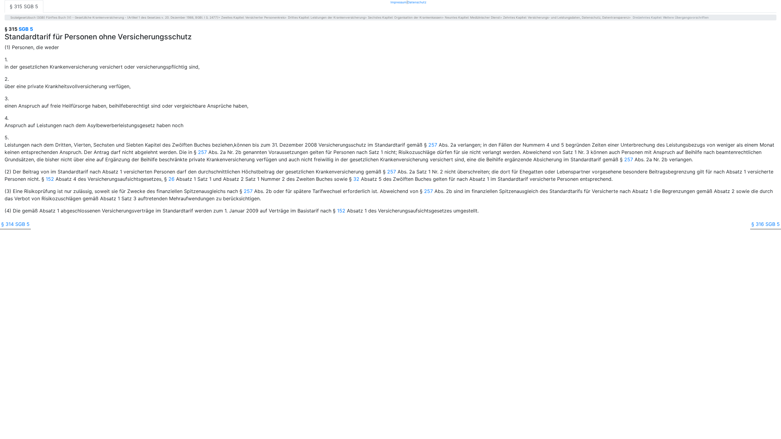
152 (50, 179)
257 (432, 145)
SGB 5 (26, 29)
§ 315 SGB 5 (24, 6)
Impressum (398, 2)
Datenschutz (417, 2)
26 (171, 179)
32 (356, 179)
